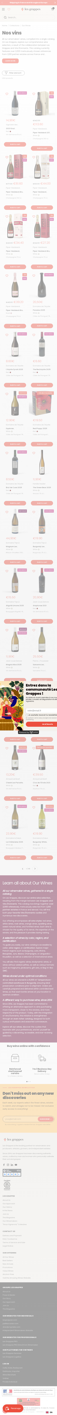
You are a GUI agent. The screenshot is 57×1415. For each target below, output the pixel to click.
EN (51, 1412)
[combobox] (49, 1412)
